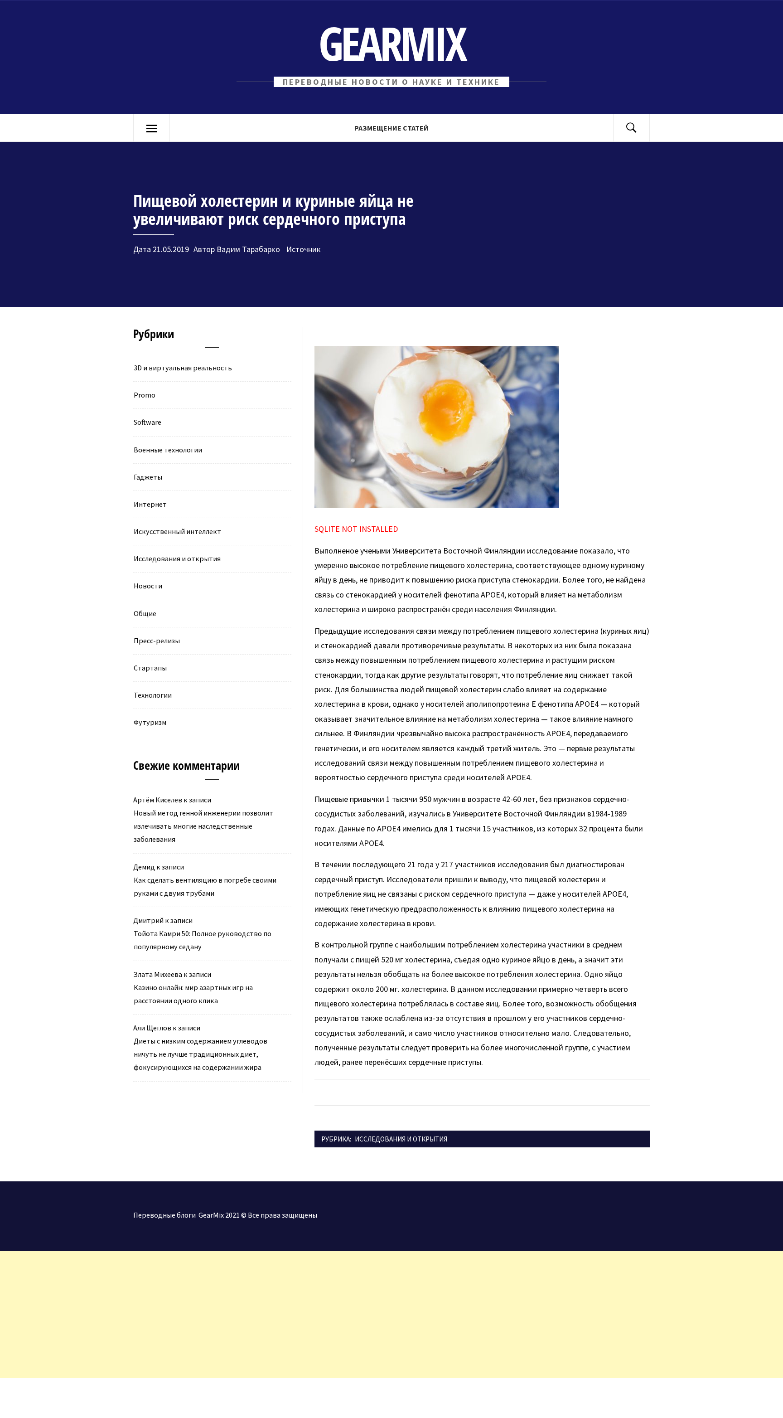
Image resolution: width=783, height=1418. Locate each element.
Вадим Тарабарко (248, 249)
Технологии (153, 694)
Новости (148, 585)
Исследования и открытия (401, 1139)
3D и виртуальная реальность (183, 367)
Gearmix (392, 42)
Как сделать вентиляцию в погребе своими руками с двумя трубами (205, 886)
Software (147, 422)
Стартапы (150, 667)
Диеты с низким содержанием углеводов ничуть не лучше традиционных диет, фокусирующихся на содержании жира (200, 1054)
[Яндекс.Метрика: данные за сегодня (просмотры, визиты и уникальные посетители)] (75, 1398)
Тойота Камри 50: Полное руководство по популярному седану (202, 940)
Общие (145, 613)
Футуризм (150, 722)
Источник (303, 249)
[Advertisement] (272, 1314)
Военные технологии (168, 449)
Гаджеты (148, 476)
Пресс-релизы (157, 640)
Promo (144, 394)
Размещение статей (391, 127)
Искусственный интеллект (177, 531)
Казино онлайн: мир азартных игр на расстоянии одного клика (193, 994)
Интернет (150, 504)
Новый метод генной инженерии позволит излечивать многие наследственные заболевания (203, 826)
